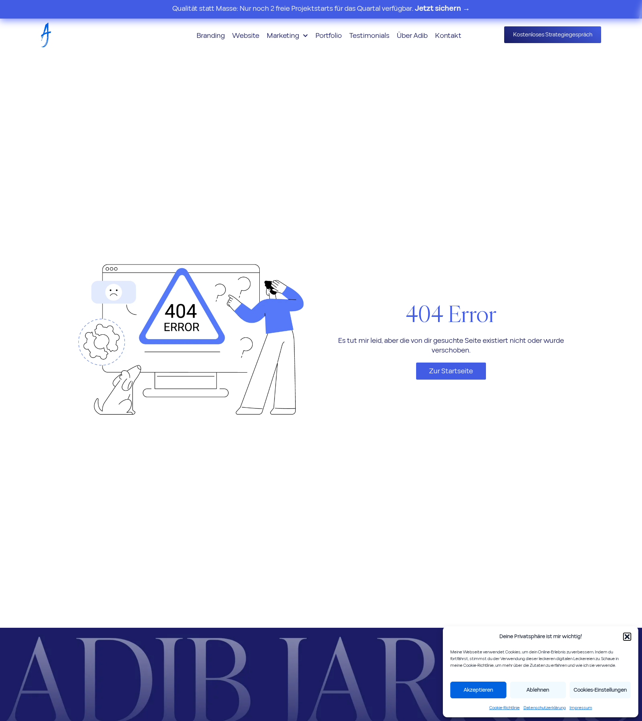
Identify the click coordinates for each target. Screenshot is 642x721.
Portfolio (328, 35)
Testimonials (369, 35)
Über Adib (412, 35)
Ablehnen (537, 690)
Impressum (581, 708)
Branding (211, 35)
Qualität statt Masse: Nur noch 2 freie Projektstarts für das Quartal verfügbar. (321, 8)
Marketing (283, 35)
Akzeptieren (478, 690)
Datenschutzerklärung (544, 708)
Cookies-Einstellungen (600, 690)
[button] (627, 636)
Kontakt (448, 35)
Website (245, 35)
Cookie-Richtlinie (504, 708)
